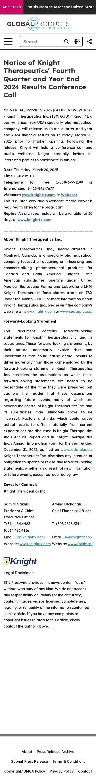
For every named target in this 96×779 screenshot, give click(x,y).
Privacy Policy (62, 771)
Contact (85, 771)
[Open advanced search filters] (77, 41)
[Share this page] (89, 41)
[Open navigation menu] (8, 41)
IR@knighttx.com (30, 537)
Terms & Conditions (68, 761)
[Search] (66, 41)
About (27, 751)
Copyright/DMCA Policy (24, 771)
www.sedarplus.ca (75, 311)
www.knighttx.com (39, 311)
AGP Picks (12, 7)
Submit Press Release (29, 761)
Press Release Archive (55, 751)
